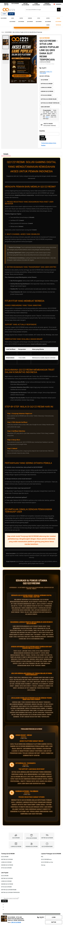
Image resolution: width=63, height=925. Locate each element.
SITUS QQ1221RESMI (31, 838)
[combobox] (43, 9)
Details (6, 154)
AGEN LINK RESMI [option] (45, 106)
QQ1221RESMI (15, 3)
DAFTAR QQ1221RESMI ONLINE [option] (48, 99)
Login (4, 13)
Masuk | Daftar (6, 4)
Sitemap (43, 865)
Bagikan (43, 145)
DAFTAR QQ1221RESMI (25, 4)
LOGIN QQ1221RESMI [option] (46, 87)
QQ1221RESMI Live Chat (47, 862)
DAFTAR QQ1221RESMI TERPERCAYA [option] (50, 103)
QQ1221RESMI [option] (44, 79)
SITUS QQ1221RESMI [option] (46, 95)
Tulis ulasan (43, 73)
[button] (6, 42)
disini (47, 117)
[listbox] (50, 93)
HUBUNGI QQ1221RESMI (47, 4)
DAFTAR (43, 139)
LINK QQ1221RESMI (16, 922)
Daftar (11, 13)
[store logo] (8, 10)
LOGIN (42, 136)
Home (3, 32)
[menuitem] (3, 18)
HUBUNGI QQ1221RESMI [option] (47, 91)
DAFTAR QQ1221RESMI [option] (46, 83)
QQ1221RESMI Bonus (46, 859)
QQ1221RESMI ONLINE (47, 846)
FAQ (42, 856)
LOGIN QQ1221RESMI (36, 4)
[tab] (6, 154)
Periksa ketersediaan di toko (48, 143)
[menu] (31, 22)
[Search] (59, 9)
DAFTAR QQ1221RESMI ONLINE (8, 889)
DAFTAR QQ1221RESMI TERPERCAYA (10, 892)
